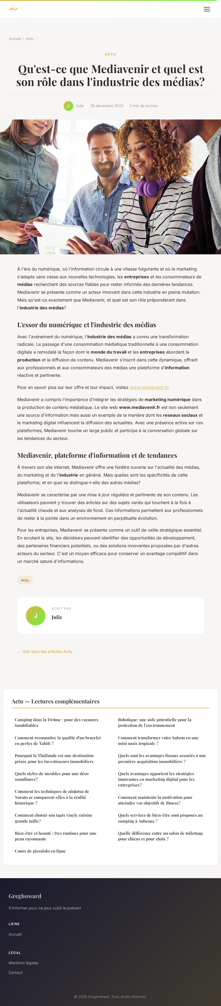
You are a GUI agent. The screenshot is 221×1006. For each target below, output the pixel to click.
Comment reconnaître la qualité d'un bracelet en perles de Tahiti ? (58, 740)
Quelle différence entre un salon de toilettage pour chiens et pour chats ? (160, 835)
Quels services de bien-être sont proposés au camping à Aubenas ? (160, 817)
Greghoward (25, 895)
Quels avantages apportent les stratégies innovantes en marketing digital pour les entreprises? (156, 779)
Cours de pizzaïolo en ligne (40, 851)
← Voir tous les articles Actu (44, 651)
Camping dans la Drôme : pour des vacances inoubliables (56, 722)
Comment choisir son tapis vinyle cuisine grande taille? (53, 817)
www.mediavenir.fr (149, 387)
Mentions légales (23, 962)
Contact (16, 972)
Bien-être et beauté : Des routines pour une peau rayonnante (55, 835)
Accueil (15, 38)
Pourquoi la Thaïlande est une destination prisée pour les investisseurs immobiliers (54, 758)
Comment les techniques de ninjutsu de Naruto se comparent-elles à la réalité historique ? (52, 797)
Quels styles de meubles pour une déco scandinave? (51, 776)
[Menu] (207, 9)
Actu (30, 38)
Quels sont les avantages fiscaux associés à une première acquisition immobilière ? (162, 758)
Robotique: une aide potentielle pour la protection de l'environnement (154, 722)
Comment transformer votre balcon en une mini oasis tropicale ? (158, 740)
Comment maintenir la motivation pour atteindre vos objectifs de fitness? (155, 800)
